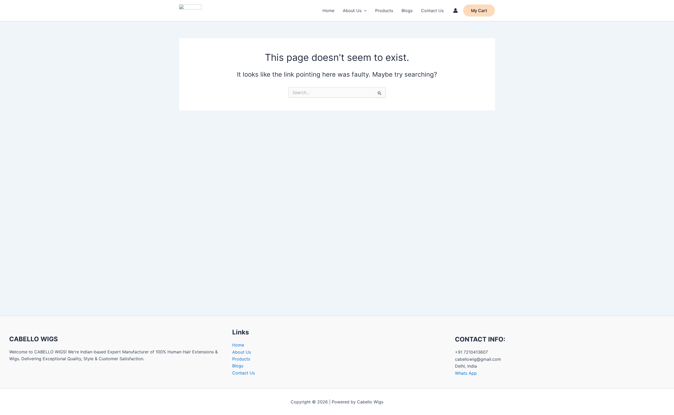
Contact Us (432, 10)
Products (384, 10)
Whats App (466, 373)
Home (328, 10)
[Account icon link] (455, 10)
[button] (364, 10)
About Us (352, 10)
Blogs (407, 10)
